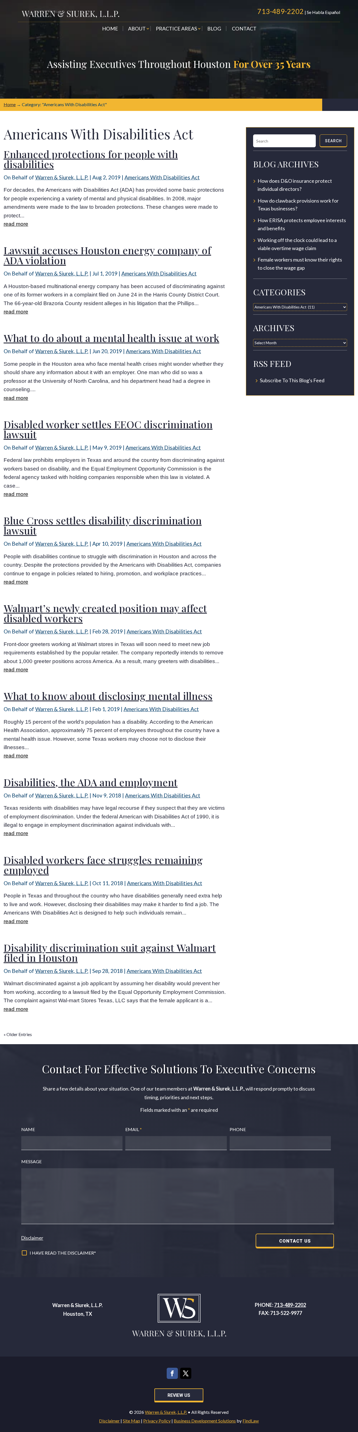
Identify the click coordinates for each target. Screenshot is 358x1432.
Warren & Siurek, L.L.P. (61, 177)
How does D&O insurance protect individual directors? (295, 185)
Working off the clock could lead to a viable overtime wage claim (297, 244)
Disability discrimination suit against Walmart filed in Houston (110, 952)
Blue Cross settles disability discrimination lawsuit (103, 525)
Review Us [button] (179, 1395)
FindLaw (250, 1420)
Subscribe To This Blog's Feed (292, 380)
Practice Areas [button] (176, 29)
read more (16, 224)
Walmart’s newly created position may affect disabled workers (105, 613)
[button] (352, 1391)
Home (110, 29)
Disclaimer (32, 1238)
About (137, 29)
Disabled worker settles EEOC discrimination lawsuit (108, 429)
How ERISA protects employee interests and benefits (302, 224)
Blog (214, 29)
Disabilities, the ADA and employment (91, 782)
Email (133, 1129)
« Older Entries (18, 1034)
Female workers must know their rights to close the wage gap (300, 264)
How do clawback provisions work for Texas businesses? (298, 205)
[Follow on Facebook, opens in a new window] (172, 1373)
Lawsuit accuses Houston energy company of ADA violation (107, 255)
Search (333, 141)
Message (31, 1161)
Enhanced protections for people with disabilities (91, 159)
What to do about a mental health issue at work (111, 338)
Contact (244, 29)
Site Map (131, 1420)
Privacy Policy (157, 1420)
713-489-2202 (280, 11)
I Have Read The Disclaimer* (63, 1252)
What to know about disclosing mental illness (108, 695)
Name (28, 1129)
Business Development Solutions (205, 1420)
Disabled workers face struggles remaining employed (103, 865)
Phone (238, 1129)
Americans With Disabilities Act (162, 177)
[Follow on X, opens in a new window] (185, 1373)
